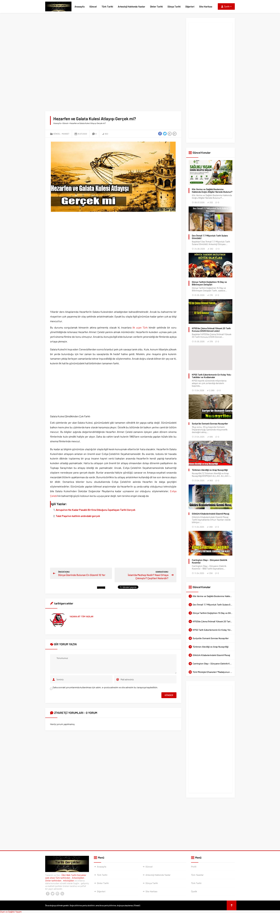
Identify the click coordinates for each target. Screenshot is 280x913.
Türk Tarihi (107, 6)
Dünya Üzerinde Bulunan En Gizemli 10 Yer (81, 574)
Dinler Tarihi (156, 6)
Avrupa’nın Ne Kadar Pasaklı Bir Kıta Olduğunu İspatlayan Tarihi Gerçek (95, 509)
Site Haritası (205, 6)
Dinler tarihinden (53, 880)
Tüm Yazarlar (197, 874)
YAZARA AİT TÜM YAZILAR (81, 616)
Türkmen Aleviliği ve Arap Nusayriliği (210, 470)
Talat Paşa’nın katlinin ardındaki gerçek (78, 515)
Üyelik (194, 891)
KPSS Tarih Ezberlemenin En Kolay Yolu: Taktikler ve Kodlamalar (212, 376)
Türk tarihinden (63, 877)
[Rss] (62, 894)
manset (65, 134)
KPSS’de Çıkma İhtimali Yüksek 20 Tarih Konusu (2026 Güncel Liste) (211, 329)
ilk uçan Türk (141, 327)
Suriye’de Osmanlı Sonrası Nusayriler (210, 423)
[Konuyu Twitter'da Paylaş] (165, 134)
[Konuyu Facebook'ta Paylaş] (160, 134)
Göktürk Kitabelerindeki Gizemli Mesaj (210, 513)
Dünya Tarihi (174, 6)
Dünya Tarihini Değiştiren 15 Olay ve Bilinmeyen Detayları (209, 283)
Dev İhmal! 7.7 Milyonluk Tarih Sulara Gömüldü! (210, 237)
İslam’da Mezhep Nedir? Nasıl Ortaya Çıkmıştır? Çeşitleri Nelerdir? (148, 576)
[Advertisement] (113, 40)
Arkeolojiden (78, 877)
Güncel (93, 6)
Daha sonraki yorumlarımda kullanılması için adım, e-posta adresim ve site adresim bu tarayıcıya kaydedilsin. (105, 687)
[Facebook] (48, 894)
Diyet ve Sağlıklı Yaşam (11, 911)
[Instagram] (57, 894)
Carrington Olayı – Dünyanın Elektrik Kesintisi (209, 561)
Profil (193, 866)
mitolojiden (69, 880)
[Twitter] (52, 894)
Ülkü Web (65, 875)
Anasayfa (80, 6)
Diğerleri (189, 6)
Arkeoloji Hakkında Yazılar (131, 6)
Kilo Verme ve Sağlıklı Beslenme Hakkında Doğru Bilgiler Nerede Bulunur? (212, 190)
